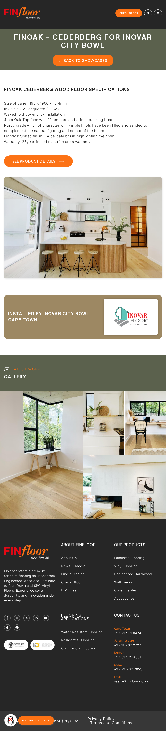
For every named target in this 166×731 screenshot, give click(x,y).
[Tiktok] (7, 627)
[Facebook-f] (7, 618)
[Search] (148, 13)
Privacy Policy (101, 719)
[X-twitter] (26, 618)
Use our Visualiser (36, 720)
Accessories (124, 598)
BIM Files (69, 590)
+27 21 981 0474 (127, 633)
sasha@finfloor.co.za (131, 681)
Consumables (125, 590)
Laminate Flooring (129, 558)
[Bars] (158, 13)
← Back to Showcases (83, 60)
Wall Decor (123, 582)
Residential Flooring (78, 640)
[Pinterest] (17, 627)
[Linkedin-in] (36, 618)
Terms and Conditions (111, 723)
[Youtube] (46, 618)
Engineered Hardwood (133, 574)
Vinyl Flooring (126, 566)
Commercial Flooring (78, 648)
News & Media (73, 566)
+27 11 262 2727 (127, 645)
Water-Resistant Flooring (82, 632)
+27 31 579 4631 (128, 657)
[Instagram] (17, 618)
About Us (69, 558)
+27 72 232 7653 (128, 669)
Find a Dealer (72, 574)
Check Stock (71, 582)
